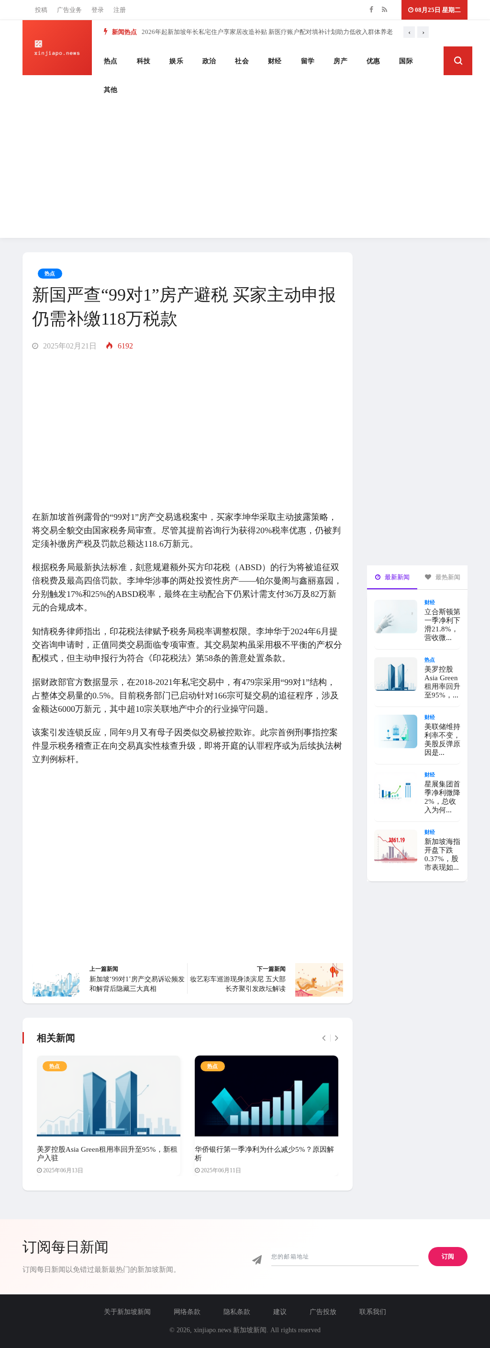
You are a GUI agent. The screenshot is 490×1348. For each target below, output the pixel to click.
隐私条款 (236, 1311)
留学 (308, 61)
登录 (97, 9)
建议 (280, 1311)
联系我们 (372, 1311)
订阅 (448, 1256)
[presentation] (409, 32)
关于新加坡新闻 (127, 1311)
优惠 (373, 61)
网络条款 (187, 1311)
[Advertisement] (245, 171)
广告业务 (69, 9)
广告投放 (323, 1311)
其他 (111, 89)
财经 (275, 61)
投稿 (41, 9)
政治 (209, 61)
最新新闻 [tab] (396, 577)
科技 (144, 61)
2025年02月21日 (69, 346)
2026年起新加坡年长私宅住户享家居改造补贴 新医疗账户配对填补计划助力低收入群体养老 (267, 31)
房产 (340, 61)
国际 (406, 61)
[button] (458, 60)
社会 (242, 61)
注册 (119, 9)
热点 (111, 61)
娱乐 (176, 61)
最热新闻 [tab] (447, 577)
